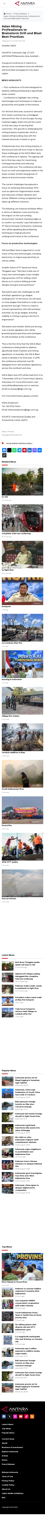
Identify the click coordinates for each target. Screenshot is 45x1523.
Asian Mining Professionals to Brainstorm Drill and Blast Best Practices (22, 17)
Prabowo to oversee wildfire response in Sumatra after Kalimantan (28, 1291)
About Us (6, 1489)
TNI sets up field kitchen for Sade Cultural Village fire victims (22, 714)
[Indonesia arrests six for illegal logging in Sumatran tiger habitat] (7, 1081)
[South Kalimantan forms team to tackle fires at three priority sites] (7, 1316)
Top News (7, 1247)
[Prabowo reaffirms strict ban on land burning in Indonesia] (22, 664)
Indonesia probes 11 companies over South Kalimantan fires (19, 787)
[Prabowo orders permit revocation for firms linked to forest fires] (22, 1266)
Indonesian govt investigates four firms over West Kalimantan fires (28, 1175)
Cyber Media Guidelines (12, 1493)
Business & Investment (12, 1447)
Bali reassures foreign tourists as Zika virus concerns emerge (25, 1104)
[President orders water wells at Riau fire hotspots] (22, 591)
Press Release (20, 14)
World (4, 1443)
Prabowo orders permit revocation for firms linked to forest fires (20, 1280)
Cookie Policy (8, 1485)
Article (5, 1456)
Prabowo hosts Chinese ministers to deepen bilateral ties (28, 1163)
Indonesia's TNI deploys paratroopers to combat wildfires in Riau (21, 751)
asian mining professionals (19, 443)
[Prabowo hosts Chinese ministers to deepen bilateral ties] (7, 1165)
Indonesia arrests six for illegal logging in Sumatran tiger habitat (27, 1080)
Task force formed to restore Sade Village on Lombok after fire (22, 641)
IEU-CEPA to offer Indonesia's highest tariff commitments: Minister (27, 1139)
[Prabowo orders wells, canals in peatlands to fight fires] (22, 554)
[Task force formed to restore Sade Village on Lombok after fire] (22, 627)
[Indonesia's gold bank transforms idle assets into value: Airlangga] (7, 1129)
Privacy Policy (8, 1481)
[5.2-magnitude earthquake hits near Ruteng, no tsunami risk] (7, 1340)
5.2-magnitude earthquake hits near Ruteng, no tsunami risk (28, 1339)
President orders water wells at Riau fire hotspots (21, 605)
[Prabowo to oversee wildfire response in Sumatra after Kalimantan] (7, 1292)
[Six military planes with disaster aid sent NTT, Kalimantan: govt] (7, 1328)
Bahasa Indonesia (10, 1472)
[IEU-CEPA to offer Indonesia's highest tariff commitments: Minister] (7, 1141)
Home (9, 14)
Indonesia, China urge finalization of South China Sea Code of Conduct (27, 1092)
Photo (4, 1460)
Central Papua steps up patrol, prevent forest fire (21, 824)
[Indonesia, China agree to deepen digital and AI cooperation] (7, 1189)
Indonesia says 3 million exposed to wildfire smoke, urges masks (27, 1351)
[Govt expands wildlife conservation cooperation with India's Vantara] (7, 1304)
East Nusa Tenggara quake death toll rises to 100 (22, 495)
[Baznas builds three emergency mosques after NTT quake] (22, 846)
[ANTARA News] (25, 3)
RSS (3, 1498)
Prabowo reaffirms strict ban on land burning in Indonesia (20, 678)
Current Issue (8, 1439)
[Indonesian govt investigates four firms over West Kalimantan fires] (7, 1177)
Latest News (8, 955)
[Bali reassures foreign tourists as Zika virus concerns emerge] (7, 1105)
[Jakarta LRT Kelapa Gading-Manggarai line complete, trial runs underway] (22, 518)
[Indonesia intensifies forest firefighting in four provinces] (22, 883)
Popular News (9, 1070)
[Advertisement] (22, 928)
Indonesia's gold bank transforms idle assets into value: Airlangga (27, 1127)
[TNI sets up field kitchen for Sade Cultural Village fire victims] (22, 700)
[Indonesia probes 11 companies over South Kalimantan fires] (22, 773)
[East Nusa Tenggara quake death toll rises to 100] (22, 481)
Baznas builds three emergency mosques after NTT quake (22, 860)
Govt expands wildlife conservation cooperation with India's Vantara (27, 1303)
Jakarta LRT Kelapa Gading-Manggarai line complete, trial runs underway (22, 532)
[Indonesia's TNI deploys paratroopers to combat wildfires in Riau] (22, 737)
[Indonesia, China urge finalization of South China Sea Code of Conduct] (7, 1093)
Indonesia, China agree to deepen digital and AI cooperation (27, 1187)
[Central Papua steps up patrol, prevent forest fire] (22, 810)
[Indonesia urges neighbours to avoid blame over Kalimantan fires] (7, 1153)
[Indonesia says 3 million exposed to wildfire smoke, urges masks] (7, 1352)
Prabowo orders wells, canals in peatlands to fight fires (22, 568)
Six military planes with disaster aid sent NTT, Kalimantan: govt (25, 1327)
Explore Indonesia (10, 1452)
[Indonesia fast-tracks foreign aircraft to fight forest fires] (7, 1117)
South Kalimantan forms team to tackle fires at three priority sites (28, 1315)
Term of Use (7, 1476)
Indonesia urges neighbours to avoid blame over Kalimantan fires (28, 1151)
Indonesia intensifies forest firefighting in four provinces (22, 897)
